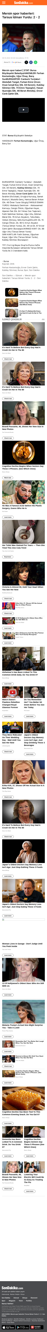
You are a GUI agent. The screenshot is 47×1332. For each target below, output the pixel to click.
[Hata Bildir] (10, 1322)
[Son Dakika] (23, 2)
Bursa (10, 135)
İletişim (17, 1294)
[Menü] (3, 2)
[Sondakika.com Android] (22, 1327)
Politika (29, 1301)
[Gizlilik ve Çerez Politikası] (34, 1319)
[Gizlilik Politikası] (19, 1319)
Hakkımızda (5, 1294)
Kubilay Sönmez (24, 188)
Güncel (16, 1298)
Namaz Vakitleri (7, 1304)
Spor (3, 1301)
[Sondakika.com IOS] (8, 1327)
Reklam (12, 1294)
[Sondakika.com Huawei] (37, 1327)
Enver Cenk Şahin (24, 194)
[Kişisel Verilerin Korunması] (22, 1321)
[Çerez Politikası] (7, 1321)
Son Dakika (6, 1298)
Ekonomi (34, 1298)
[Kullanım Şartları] (7, 1319)
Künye (22, 1294)
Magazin (12, 1301)
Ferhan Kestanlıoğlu (23, 141)
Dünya (24, 1298)
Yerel (21, 1301)
